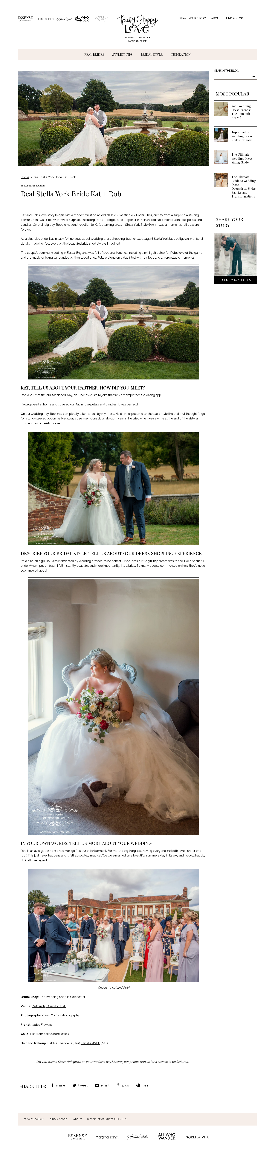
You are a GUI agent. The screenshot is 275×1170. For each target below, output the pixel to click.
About (216, 18)
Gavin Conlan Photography (61, 1015)
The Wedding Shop (53, 997)
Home (25, 177)
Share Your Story (192, 18)
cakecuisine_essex (56, 1034)
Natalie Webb (90, 1043)
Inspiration (181, 54)
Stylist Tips (122, 54)
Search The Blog (226, 70)
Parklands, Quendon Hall (49, 1006)
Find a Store (235, 18)
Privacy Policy (34, 1119)
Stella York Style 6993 (140, 224)
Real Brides (94, 54)
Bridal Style (152, 54)
